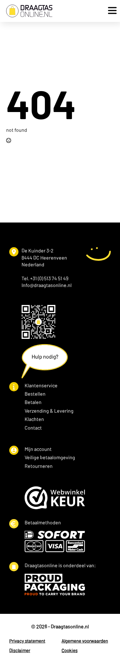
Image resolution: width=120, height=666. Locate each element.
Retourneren (39, 466)
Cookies (70, 650)
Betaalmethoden (43, 522)
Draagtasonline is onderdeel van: (60, 565)
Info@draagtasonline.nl (47, 285)
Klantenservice (41, 385)
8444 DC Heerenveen (44, 257)
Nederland (33, 264)
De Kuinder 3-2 (38, 250)
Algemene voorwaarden (85, 640)
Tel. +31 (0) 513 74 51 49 (45, 278)
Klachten (34, 419)
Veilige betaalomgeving (50, 457)
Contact (33, 428)
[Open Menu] (111, 11)
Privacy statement (27, 640)
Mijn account (38, 449)
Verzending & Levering (49, 411)
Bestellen (35, 394)
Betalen (33, 402)
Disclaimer (19, 650)
